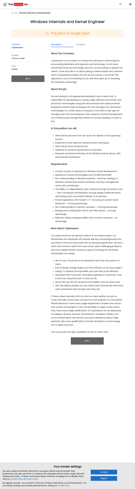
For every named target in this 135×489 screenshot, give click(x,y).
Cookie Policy (17, 479)
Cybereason (17, 47)
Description (56, 44)
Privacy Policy (32, 479)
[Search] (120, 4)
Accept (104, 472)
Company (80, 44)
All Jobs (14, 13)
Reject (104, 478)
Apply (28, 78)
